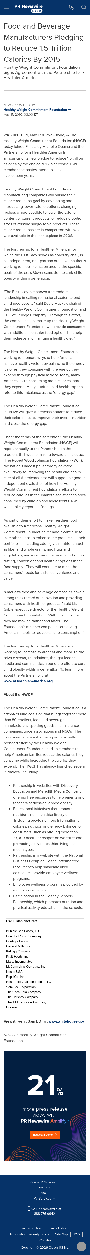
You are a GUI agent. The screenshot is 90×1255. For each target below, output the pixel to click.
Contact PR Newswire (44, 1182)
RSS (77, 1234)
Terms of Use (31, 1228)
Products (44, 1187)
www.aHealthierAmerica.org (28, 681)
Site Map (61, 1234)
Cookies (45, 1240)
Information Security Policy (29, 1234)
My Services (42, 1198)
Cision (53, 1247)
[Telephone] (72, 7)
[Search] (84, 7)
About (44, 1193)
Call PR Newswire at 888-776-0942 (45, 1211)
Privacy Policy (57, 1228)
